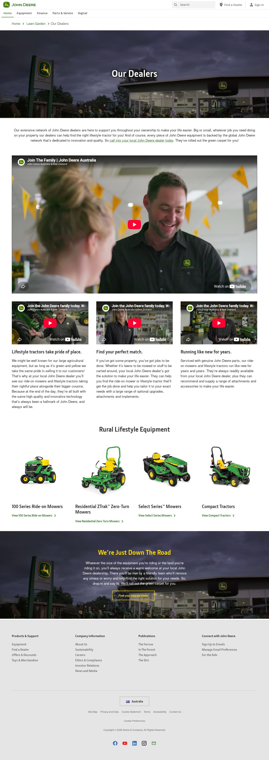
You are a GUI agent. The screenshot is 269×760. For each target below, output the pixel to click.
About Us (81, 644)
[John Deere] (22, 5)
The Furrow (145, 644)
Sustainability (84, 649)
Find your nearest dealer (134, 595)
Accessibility (159, 711)
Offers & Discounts (24, 655)
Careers (80, 655)
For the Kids (209, 655)
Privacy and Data (109, 711)
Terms (147, 711)
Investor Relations (87, 665)
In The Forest (146, 649)
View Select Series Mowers (155, 515)
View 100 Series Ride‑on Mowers (32, 515)
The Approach (147, 655)
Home (8, 13)
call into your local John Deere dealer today (141, 140)
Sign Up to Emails (213, 644)
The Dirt (143, 660)
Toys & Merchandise (25, 660)
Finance (42, 13)
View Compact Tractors (216, 515)
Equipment (24, 13)
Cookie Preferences (134, 720)
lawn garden (36, 23)
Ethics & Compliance (88, 660)
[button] (115, 743)
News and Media (86, 671)
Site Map (92, 711)
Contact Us (175, 711)
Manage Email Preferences (219, 649)
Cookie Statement (131, 711)
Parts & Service (63, 13)
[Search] (175, 4)
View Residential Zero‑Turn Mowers (97, 521)
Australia (137, 701)
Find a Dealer (20, 649)
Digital (82, 13)
